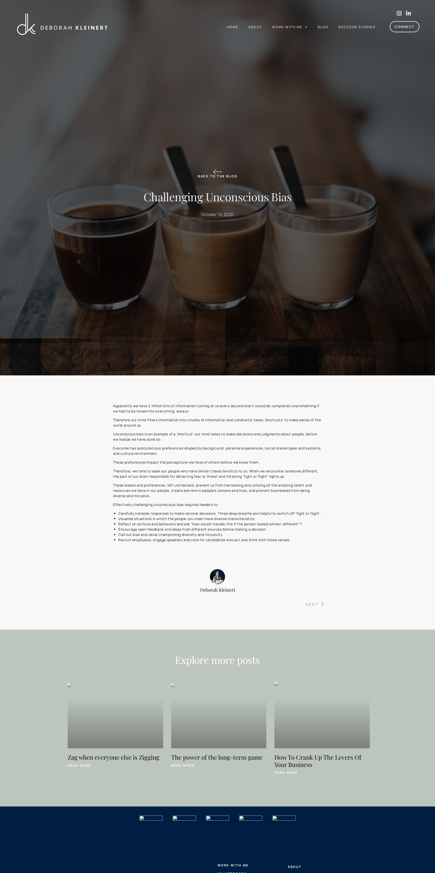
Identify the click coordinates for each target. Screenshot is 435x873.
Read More (79, 765)
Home (232, 27)
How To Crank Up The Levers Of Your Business (317, 760)
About (255, 27)
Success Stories (356, 27)
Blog (323, 27)
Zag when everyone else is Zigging (113, 757)
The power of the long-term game (217, 757)
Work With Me (287, 27)
